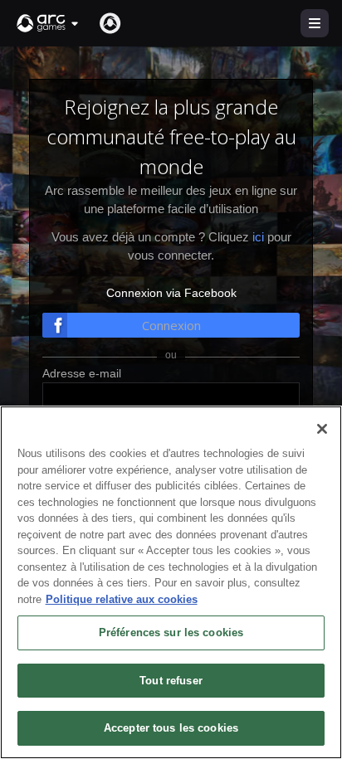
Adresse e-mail (81, 373)
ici (258, 237)
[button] (48, 23)
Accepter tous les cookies (171, 728)
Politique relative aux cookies (122, 599)
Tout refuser (171, 680)
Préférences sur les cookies (171, 632)
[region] (171, 582)
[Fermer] (322, 429)
